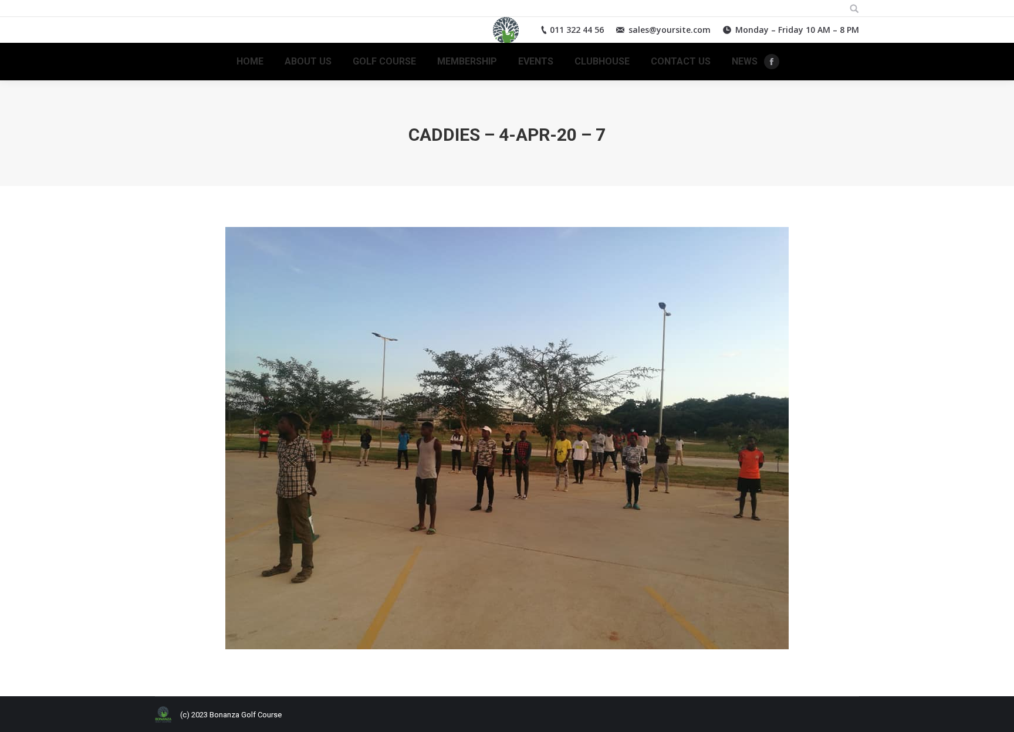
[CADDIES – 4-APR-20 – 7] (507, 438)
